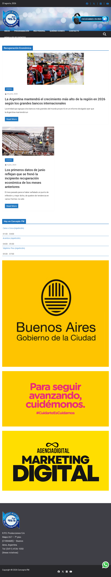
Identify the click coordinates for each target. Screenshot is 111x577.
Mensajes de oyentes (15, 37)
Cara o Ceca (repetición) (13, 228)
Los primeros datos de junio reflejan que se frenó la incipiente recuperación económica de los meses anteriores (25, 178)
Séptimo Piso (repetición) (14, 248)
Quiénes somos (57, 31)
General (9, 89)
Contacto (74, 31)
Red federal (39, 31)
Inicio (7, 31)
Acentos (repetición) (11, 238)
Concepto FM (23, 570)
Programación (21, 31)
